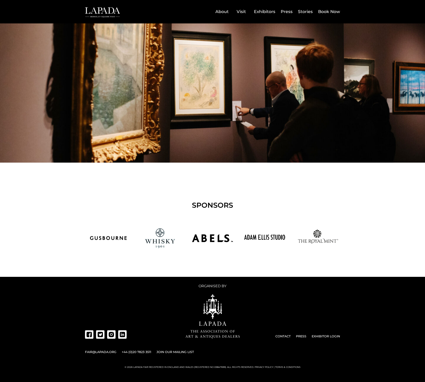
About (222, 11)
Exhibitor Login (326, 336)
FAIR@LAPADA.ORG (100, 352)
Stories (305, 11)
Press (287, 11)
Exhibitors (264, 11)
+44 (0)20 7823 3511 (136, 352)
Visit (241, 11)
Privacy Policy (264, 367)
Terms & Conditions (287, 367)
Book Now (329, 11)
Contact (283, 336)
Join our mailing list (175, 352)
